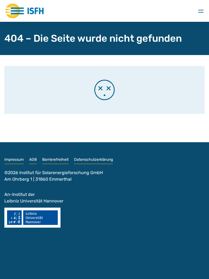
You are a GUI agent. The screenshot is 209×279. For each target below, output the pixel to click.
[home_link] (24, 11)
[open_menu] (200, 10)
